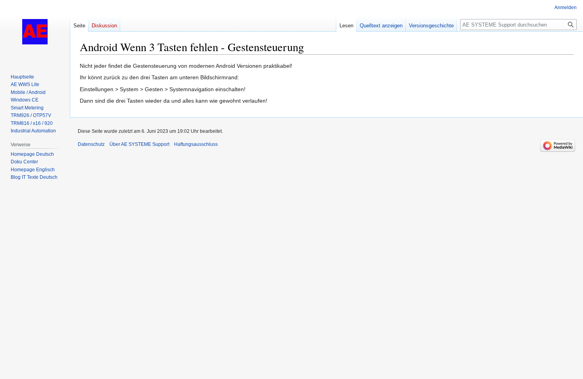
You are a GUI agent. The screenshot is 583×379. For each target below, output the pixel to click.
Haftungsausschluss (196, 144)
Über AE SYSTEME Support (139, 144)
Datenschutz (91, 144)
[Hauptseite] (35, 31)
